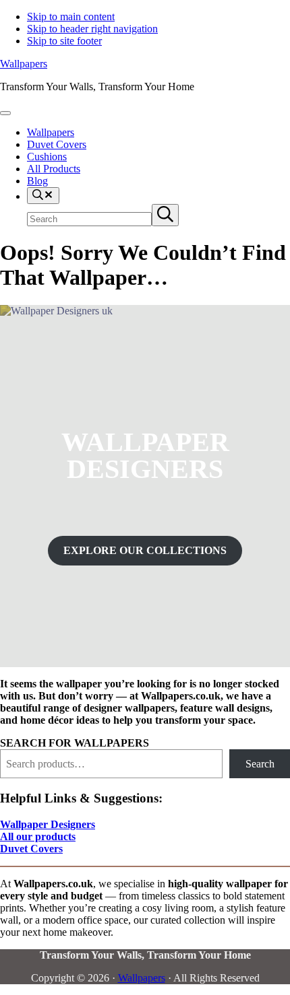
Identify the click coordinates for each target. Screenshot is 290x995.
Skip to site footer (64, 40)
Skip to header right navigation (92, 28)
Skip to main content (71, 16)
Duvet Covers (31, 848)
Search (259, 763)
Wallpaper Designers (47, 824)
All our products (38, 836)
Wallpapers (23, 63)
